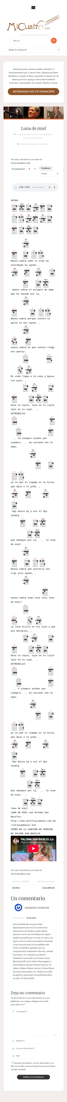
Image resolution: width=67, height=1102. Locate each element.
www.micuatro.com (20, 163)
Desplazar (45, 168)
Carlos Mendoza (28, 144)
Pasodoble (44, 144)
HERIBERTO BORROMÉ (37, 907)
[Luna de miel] (33, 113)
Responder (31, 918)
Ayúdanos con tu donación (33, 91)
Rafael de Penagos (33, 138)
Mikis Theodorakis (42, 134)
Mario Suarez (24, 134)
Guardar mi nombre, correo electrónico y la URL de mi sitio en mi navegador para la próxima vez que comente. (33, 1066)
